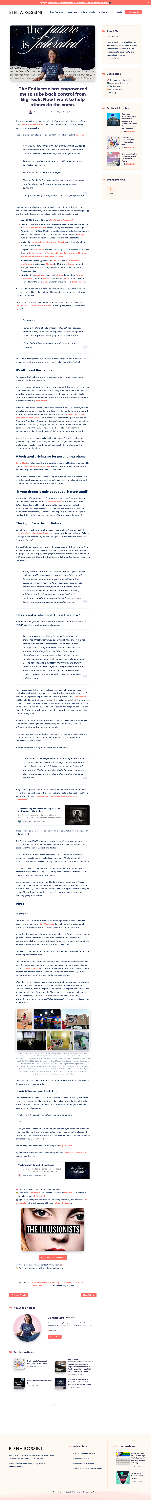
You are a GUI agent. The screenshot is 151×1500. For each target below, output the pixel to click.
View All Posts (55, 1337)
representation (115, 89)
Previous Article (19, 1295)
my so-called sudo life (118, 83)
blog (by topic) (57, 12)
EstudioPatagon (73, 1492)
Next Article (88, 1295)
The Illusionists (78, 1283)
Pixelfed (68, 1193)
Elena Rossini (56, 1317)
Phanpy (80, 234)
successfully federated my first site (49, 242)
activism (67, 1283)
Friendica (39, 250)
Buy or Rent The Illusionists (52, 1257)
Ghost (95, 1492)
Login (119, 12)
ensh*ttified (41, 400)
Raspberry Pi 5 (78, 282)
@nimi (46, 278)
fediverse (52, 1283)
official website (87, 12)
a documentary (33, 968)
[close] (148, 2)
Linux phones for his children (36, 466)
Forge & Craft (65, 1145)
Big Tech (59, 1283)
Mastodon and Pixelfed (35, 227)
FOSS (41, 1286)
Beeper (71, 264)
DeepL (19, 309)
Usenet (66, 278)
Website (53, 1330)
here (63, 1265)
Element (50, 264)
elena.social (39, 1196)
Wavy (55, 1492)
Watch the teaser (63, 1203)
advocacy (72, 12)
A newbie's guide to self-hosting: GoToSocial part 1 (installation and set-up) (138, 1458)
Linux (45, 282)
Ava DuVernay (54, 501)
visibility (112, 92)
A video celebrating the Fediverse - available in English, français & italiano (79, 1381)
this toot (80, 135)
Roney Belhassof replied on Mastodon (33, 306)
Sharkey (40, 275)
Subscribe (134, 12)
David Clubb (21, 463)
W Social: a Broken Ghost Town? (137, 1475)
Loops (60, 275)
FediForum (56, 261)
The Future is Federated (37, 1283)
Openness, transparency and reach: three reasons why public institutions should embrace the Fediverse (129, 121)
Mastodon (35, 1193)
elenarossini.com (16, 1466)
